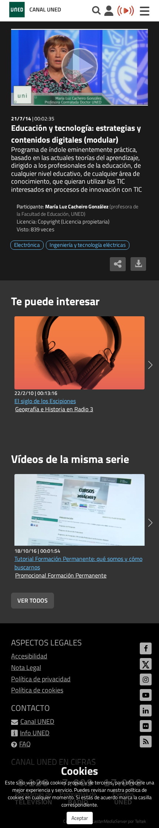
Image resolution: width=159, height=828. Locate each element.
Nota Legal (26, 667)
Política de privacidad (41, 679)
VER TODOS (32, 600)
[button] (150, 365)
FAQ (25, 744)
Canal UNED (37, 721)
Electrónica (27, 245)
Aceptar (79, 818)
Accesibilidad (29, 656)
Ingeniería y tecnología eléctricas (88, 245)
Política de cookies (37, 690)
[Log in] (108, 11)
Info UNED (35, 733)
